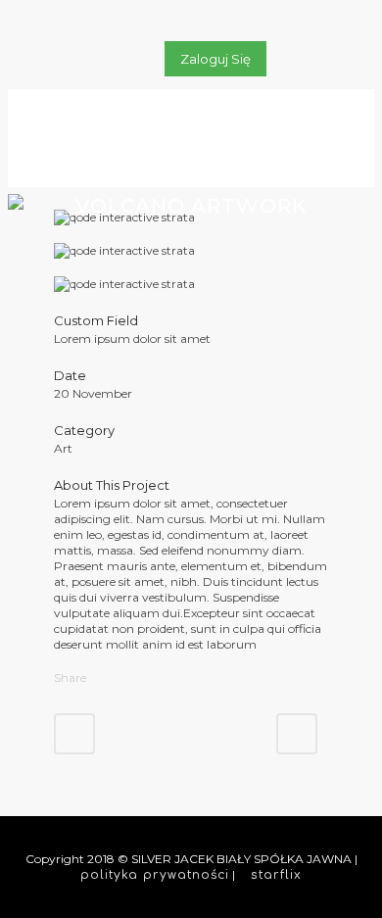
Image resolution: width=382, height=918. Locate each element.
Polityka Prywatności (154, 875)
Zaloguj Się (215, 59)
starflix (276, 875)
